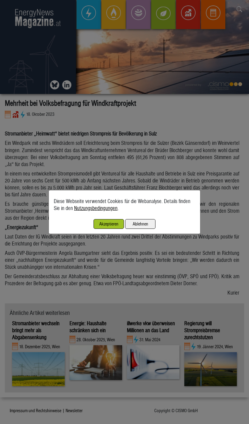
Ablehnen (140, 223)
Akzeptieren (108, 223)
